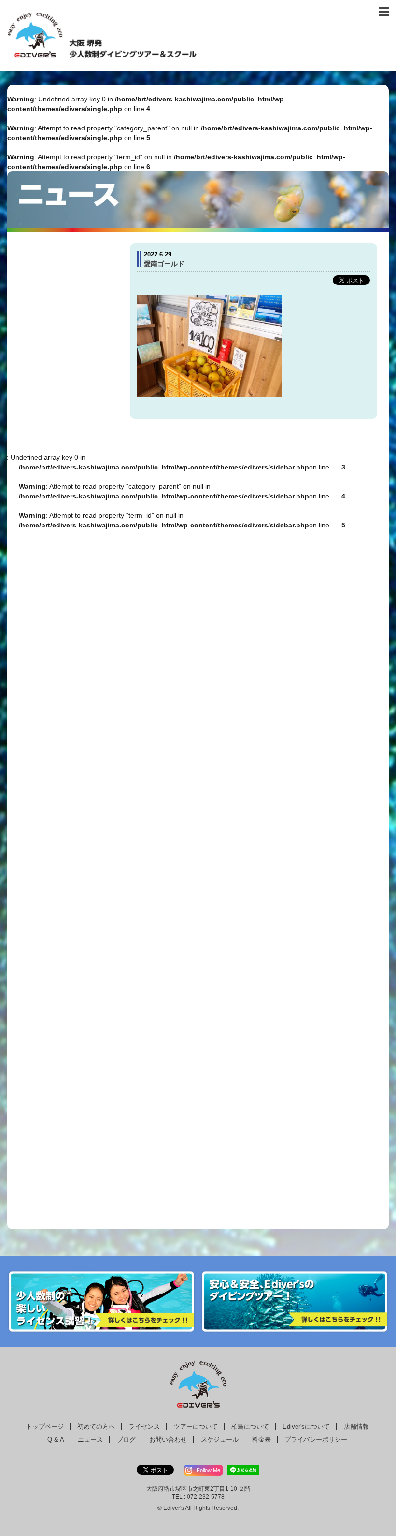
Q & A (55, 1439)
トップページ (45, 1426)
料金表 (261, 1439)
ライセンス (144, 1426)
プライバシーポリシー (315, 1439)
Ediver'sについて (306, 1426)
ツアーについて (196, 1426)
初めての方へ (96, 1426)
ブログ (126, 1439)
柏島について (250, 1426)
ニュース (90, 1439)
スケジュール (220, 1439)
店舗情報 (356, 1426)
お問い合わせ (168, 1439)
